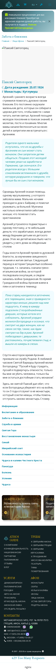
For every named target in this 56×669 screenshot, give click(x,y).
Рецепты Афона (39, 605)
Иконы (34, 594)
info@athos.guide (17, 630)
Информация (9, 406)
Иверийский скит (12, 448)
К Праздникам (38, 556)
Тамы (34, 567)
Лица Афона (18, 41)
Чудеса (6, 484)
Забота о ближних (12, 418)
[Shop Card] (25, 4)
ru (33, 4)
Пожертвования (40, 571)
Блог (6, 567)
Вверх (51, 650)
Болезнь (7, 472)
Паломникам (11, 559)
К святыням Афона (41, 541)
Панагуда (7, 466)
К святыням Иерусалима (37, 551)
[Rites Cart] (17, 5)
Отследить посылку (15, 608)
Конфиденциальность (16, 548)
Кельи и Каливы (39, 590)
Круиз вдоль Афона (14, 601)
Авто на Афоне (12, 594)
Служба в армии (11, 424)
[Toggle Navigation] (49, 4)
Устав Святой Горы (41, 601)
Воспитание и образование (18, 412)
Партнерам (10, 556)
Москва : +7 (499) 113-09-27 (19, 637)
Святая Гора (9, 430)
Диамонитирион (13, 582)
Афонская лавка (13, 605)
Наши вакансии (12, 552)
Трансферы (10, 597)
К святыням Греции (41, 545)
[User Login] (41, 5)
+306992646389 (13, 626)
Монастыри (37, 582)
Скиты (34, 586)
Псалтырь (36, 563)
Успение (7, 478)
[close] (49, 21)
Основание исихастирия (16, 454)
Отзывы (8, 563)
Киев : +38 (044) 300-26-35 (18, 640)
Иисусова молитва (41, 560)
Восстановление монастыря (18, 436)
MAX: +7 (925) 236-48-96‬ (15, 634)
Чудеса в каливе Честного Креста (22, 460)
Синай (5, 442)
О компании (10, 544)
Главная (5, 41)
